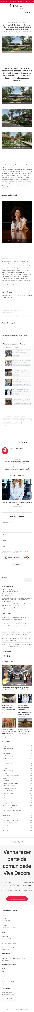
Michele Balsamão (12, 241)
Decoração (17, 780)
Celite (3, 983)
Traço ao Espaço (17, 828)
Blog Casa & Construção (8, 995)
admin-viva (4, 617)
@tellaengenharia (16, 310)
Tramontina (5, 974)
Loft (17, 798)
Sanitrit (3, 971)
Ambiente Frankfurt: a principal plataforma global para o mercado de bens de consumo (21, 352)
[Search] (32, 12)
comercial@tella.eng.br (8, 312)
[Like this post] (19, 442)
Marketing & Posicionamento (17, 805)
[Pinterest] (27, 12)
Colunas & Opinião (17, 771)
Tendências (17, 825)
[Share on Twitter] (22, 442)
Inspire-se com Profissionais (9, 1001)
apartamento (17, 751)
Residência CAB (6, 419)
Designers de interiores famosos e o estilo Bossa (15, 608)
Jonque (3, 638)
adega (17, 746)
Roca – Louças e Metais (8, 981)
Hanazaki (5, 414)
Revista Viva (27, 419)
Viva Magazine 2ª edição (8, 425)
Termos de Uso (6, 949)
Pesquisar (4, 577)
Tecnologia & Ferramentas (17, 823)
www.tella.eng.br (6, 310)
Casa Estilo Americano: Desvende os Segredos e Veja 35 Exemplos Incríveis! (16, 626)
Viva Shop (29, 1)
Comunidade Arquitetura (8, 997)
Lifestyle (17, 795)
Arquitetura (17, 758)
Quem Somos (5, 936)
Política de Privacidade (8, 947)
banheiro (17, 761)
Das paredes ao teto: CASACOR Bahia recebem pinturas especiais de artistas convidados (17, 604)
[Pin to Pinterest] (24, 442)
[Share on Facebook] (21, 442)
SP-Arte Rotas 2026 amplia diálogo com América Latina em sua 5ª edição (21, 371)
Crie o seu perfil (6, 960)
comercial (17, 773)
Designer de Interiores (17, 785)
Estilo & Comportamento (17, 788)
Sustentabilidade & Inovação (17, 820)
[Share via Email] (26, 442)
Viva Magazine (17, 422)
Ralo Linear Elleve (6, 979)
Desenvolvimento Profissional (17, 783)
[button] (3, 494)
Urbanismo (17, 830)
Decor (17, 778)
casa (17, 766)
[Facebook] (24, 12)
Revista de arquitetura (17, 419)
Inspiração (21, 1)
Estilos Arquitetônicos (17, 790)
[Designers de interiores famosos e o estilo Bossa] (25, 723)
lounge (17, 800)
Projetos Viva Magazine (19, 416)
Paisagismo (17, 813)
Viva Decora (4, 1)
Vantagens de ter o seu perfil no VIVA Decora (14, 958)
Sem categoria (17, 818)
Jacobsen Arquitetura (15, 414)
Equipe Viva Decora (9, 31)
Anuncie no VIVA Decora (8, 939)
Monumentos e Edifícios (17, 808)
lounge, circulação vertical (17, 803)
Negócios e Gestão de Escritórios (17, 810)
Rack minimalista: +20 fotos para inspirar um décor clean (21, 361)
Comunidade (13, 1)
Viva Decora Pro (26, 316)
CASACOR (17, 768)
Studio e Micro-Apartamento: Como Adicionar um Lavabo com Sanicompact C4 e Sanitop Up (21, 380)
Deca (3, 976)
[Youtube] (29, 12)
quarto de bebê (17, 815)
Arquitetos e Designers (17, 756)
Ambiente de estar (17, 748)
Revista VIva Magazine (7, 992)
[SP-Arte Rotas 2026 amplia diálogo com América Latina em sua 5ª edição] (9, 698)
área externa (17, 753)
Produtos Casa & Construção (9, 999)
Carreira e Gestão (17, 763)
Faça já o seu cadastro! (17, 899)
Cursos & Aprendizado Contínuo (17, 776)
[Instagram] (15, 841)
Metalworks (5, 969)
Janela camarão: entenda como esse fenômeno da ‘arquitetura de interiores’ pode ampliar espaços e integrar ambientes (21, 400)
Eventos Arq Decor (17, 793)
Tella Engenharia (6, 258)
